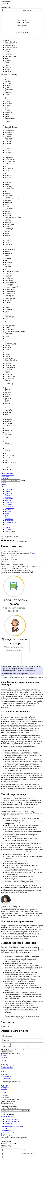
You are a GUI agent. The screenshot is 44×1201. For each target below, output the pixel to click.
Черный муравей (7, 1068)
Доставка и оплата (7, 475)
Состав (24, 677)
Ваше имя (5, 1040)
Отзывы (40, 677)
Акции (3, 484)
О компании (5, 1128)
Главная (7, 528)
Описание (4, 677)
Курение (8, 509)
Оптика (3, 1134)
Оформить (4, 1157)
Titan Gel (4, 1089)
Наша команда (6, 1130)
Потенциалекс (6, 1078)
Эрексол (33, 553)
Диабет (7, 491)
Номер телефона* (28, 1153)
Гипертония (9, 519)
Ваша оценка (5, 1049)
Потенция (8, 504)
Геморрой (8, 502)
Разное (7, 524)
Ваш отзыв (6, 1046)
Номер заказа (7, 1036)
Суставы (8, 497)
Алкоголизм (9, 499)
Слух (6, 517)
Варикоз (8, 500)
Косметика (8, 511)
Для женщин (9, 508)
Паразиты (8, 493)
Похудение (8, 489)
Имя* (24, 1149)
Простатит (8, 495)
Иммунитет (9, 506)
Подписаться (25, 1110)
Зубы (6, 515)
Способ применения (15, 677)
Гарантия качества (7, 1132)
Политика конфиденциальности (12, 1127)
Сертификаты (32, 677)
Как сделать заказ (7, 473)
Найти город (26, 10)
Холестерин (9, 520)
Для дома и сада (10, 522)
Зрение (7, 513)
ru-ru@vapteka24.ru (7, 1116)
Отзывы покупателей (12, 1121)
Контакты (8, 1123)
